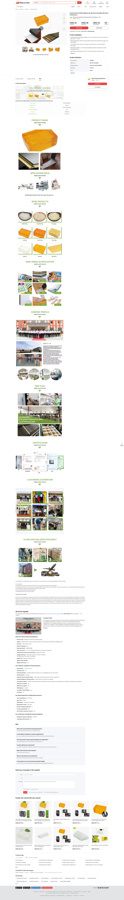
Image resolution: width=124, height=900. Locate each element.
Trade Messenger (36, 887)
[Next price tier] (108, 23)
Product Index (84, 891)
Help (85, 6)
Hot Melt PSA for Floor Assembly (91, 862)
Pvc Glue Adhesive (81, 878)
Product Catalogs (33, 857)
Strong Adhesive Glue (92, 878)
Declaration (76, 895)
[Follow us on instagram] (102, 887)
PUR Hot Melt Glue (19, 860)
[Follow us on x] (100, 887)
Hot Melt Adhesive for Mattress (68, 862)
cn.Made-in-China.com (74, 893)
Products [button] (36, 2)
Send (25, 792)
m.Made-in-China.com (65, 893)
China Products (42, 891)
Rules (108, 6)
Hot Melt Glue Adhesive (34, 881)
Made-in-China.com (56, 893)
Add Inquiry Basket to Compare (41, 54)
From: (21, 774)
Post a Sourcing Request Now (51, 792)
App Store (18, 887)
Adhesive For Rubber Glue (22, 881)
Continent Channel (77, 891)
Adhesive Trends (54, 881)
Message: (21, 781)
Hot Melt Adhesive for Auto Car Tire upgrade (94, 864)
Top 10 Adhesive (44, 881)
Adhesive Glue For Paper (70, 878)
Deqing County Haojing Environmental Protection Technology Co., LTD (87, 17)
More (17, 883)
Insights (89, 891)
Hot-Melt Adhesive (33, 9)
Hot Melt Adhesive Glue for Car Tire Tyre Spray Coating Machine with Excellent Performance (80, 821)
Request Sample (91, 31)
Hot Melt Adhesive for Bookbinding (46, 860)
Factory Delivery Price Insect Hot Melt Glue (99, 845)
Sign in (107, 3)
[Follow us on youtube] (104, 887)
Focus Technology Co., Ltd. (53, 895)
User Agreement (69, 895)
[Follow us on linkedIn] (108, 887)
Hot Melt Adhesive (28, 668)
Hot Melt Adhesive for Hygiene (45, 864)
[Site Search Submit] (79, 2)
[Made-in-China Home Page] (23, 2)
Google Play (27, 887)
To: (22, 778)
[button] (75, 2)
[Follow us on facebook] (98, 887)
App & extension (93, 6)
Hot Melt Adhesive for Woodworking (92, 860)
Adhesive (26, 9)
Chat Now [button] (100, 28)
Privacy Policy (81, 895)
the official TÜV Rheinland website (53, 613)
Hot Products (35, 891)
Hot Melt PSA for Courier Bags (45, 862)
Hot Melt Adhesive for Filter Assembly (23, 864)
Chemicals (21, 9)
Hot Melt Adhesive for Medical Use (69, 864)
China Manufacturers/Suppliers (51, 891)
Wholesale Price (69, 891)
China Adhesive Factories (22, 878)
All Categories (20, 6)
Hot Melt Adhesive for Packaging (68, 860)
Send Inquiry (79, 28)
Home (17, 9)
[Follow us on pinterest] (106, 887)
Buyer (79, 6)
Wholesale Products (62, 891)
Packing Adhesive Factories (56, 878)
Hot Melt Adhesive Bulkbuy (65, 881)
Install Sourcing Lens (48, 887)
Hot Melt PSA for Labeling (21, 862)
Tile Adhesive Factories (33, 878)
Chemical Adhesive (45, 878)
